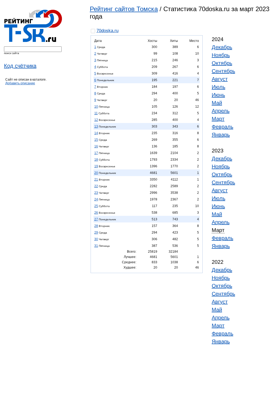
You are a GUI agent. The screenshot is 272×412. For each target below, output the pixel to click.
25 (96, 206)
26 (96, 212)
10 (96, 106)
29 (96, 232)
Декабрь (222, 47)
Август (220, 79)
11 (96, 113)
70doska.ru (107, 30)
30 (96, 239)
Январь (221, 135)
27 (96, 219)
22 (96, 186)
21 (96, 179)
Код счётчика (20, 66)
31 (96, 246)
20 (96, 173)
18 (96, 159)
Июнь (218, 95)
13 (96, 126)
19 (96, 166)
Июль (218, 87)
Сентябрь (223, 71)
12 (96, 120)
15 (96, 140)
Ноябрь (221, 55)
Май (217, 103)
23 (96, 193)
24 (96, 199)
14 (96, 133)
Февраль (222, 127)
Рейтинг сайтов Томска (124, 8)
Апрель (221, 111)
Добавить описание (20, 83)
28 (96, 226)
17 (96, 153)
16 (96, 146)
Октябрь (222, 63)
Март (218, 119)
